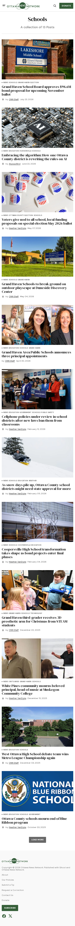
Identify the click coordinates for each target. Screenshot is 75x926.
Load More (37, 839)
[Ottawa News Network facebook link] (4, 916)
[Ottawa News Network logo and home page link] (23, 5)
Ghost (62, 867)
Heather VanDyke (17, 228)
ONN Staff (14, 99)
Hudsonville (25, 151)
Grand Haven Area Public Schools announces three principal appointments (36, 354)
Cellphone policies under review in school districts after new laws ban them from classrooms (34, 420)
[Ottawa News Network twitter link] (10, 916)
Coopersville (24, 545)
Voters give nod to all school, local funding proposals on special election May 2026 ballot (37, 221)
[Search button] (55, 6)
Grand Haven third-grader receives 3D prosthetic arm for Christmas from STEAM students (34, 621)
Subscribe (10, 908)
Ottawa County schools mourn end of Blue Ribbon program (34, 820)
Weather (33, 481)
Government (25, 412)
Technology (36, 613)
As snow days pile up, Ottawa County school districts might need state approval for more (36, 487)
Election (34, 82)
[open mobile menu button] (4, 5)
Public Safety (47, 412)
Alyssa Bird (14, 164)
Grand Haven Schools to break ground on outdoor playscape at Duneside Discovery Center (34, 288)
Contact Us (7, 895)
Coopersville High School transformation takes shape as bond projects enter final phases (34, 553)
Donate (5, 900)
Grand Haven (24, 82)
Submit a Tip (8, 885)
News (5, 82)
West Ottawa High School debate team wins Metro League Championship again (35, 756)
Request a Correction (13, 890)
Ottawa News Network (13, 870)
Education (14, 151)
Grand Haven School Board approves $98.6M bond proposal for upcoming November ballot (36, 90)
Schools (13, 82)
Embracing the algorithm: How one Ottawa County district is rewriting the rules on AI (35, 157)
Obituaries (14, 681)
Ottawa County (16, 215)
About (5, 875)
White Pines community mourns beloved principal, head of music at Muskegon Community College (33, 689)
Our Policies (8, 880)
